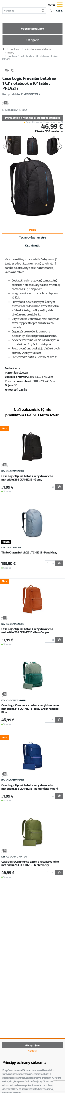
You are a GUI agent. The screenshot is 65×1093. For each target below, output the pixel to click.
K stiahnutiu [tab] (32, 245)
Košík (59, 10)
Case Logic (14, 49)
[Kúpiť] (59, 487)
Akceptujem (32, 1045)
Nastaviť (32, 1050)
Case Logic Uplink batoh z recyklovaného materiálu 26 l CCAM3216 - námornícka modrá (29, 786)
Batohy (11, 52)
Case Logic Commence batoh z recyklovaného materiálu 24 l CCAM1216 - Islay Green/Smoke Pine (30, 708)
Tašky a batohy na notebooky (37, 49)
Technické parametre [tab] (32, 237)
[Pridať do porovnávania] (6, 71)
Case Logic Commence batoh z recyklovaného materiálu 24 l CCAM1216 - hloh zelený (30, 863)
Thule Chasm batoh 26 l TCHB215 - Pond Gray (29, 552)
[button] (32, 118)
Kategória (32, 39)
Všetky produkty (32, 28)
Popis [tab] (32, 229)
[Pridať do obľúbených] (12, 71)
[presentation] (5, 146)
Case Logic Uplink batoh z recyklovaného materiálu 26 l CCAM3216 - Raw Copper (27, 630)
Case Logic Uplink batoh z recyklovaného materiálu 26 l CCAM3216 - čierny (27, 477)
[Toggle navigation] (60, 5)
